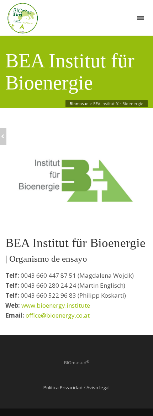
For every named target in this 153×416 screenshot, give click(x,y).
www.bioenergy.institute (55, 305)
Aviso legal (98, 387)
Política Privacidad (63, 387)
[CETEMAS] (3, 136)
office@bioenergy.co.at (58, 315)
